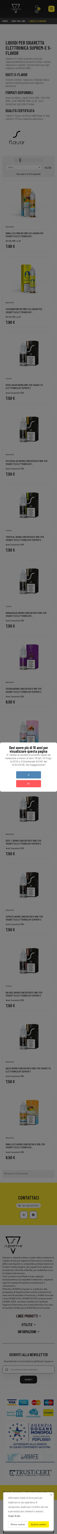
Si (28, 774)
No (28, 783)
